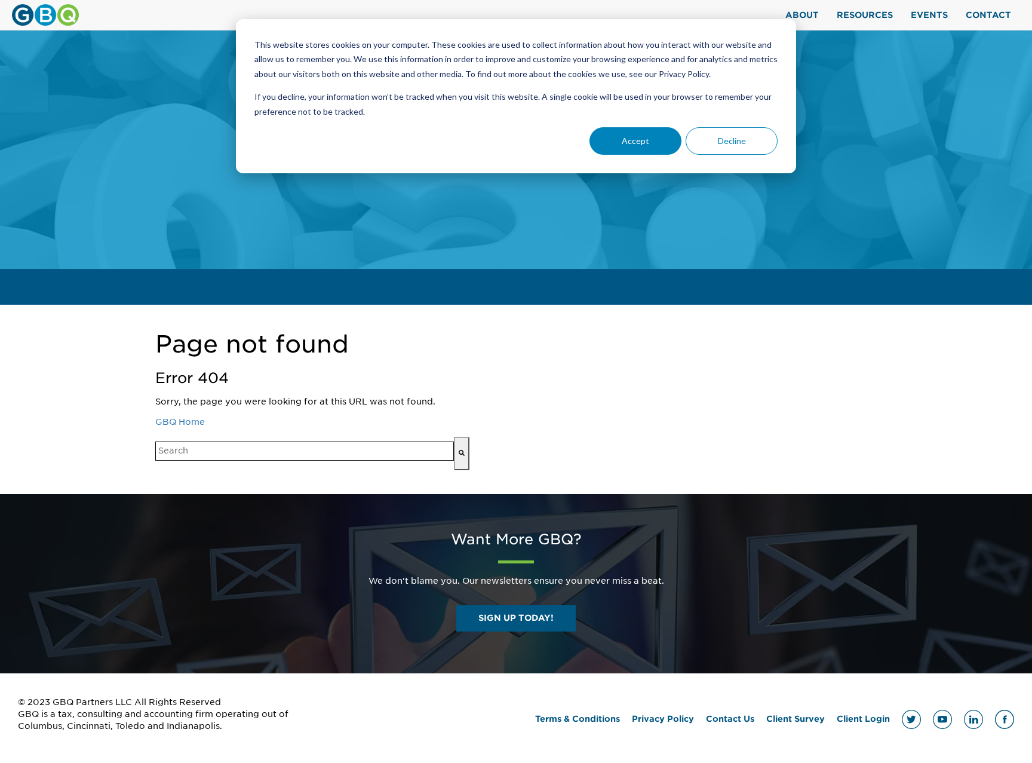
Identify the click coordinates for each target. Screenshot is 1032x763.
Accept (635, 141)
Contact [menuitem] (988, 15)
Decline (732, 141)
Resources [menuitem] (865, 15)
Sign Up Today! (516, 618)
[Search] (461, 453)
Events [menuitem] (929, 15)
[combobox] (304, 451)
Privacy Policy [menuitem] (663, 719)
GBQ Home (180, 422)
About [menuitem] (802, 15)
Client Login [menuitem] (863, 719)
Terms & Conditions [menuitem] (577, 719)
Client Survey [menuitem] (795, 719)
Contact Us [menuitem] (730, 719)
